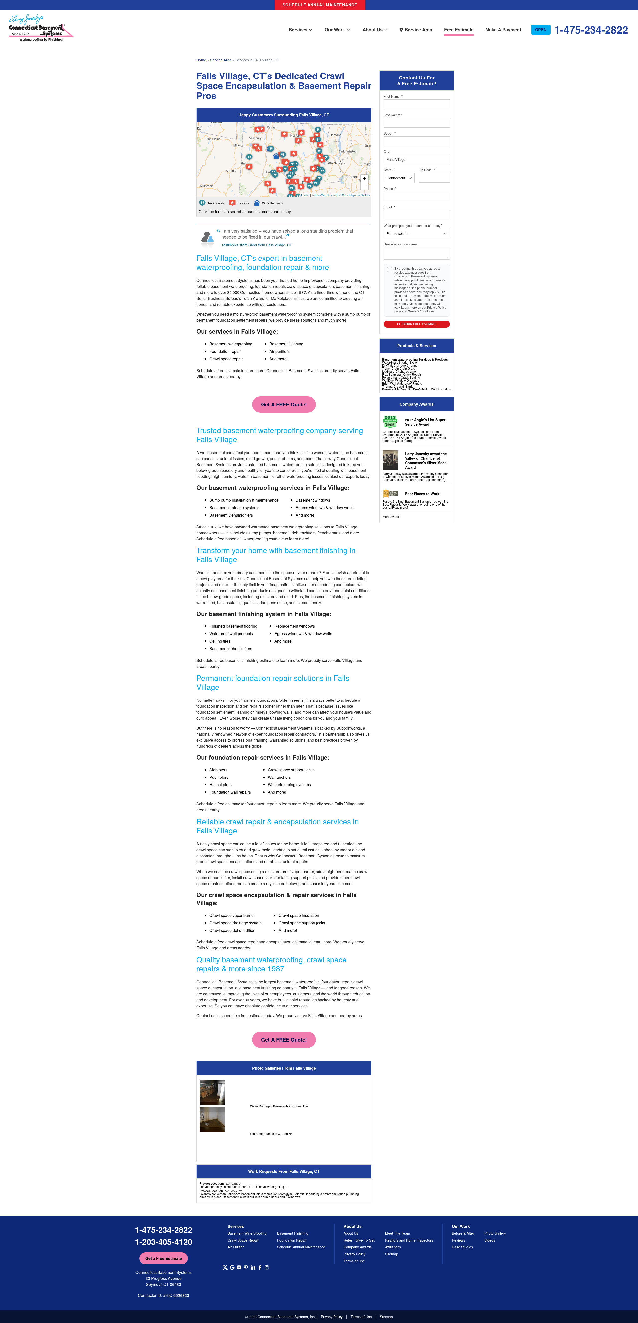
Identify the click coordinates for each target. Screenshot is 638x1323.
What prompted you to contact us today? (413, 226)
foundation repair (262, 804)
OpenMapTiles (323, 195)
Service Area (418, 29)
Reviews (458, 1240)
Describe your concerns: (401, 244)
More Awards (391, 516)
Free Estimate (459, 29)
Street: (390, 133)
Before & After (463, 1233)
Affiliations (393, 1247)
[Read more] (403, 440)
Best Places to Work (422, 493)
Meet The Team (397, 1233)
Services (298, 29)
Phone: (390, 189)
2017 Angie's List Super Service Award (425, 421)
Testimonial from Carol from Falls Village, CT (256, 244)
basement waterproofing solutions (294, 464)
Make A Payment (503, 29)
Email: (389, 207)
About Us (373, 29)
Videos (489, 1240)
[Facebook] (260, 1267)
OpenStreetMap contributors (352, 195)
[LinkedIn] (253, 1267)
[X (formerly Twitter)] (225, 1267)
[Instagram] (267, 1267)
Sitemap (391, 1253)
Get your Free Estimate (417, 324)
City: (388, 152)
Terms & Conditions (421, 311)
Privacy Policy (436, 307)
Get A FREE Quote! (284, 404)
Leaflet (305, 195)
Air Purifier (236, 1247)
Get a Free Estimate (163, 1258)
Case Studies (462, 1247)
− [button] (364, 186)
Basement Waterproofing (247, 1233)
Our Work (335, 29)
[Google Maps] (232, 1267)
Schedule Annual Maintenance (320, 5)
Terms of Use (354, 1260)
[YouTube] (239, 1267)
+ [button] (364, 178)
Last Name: (393, 115)
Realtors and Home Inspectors (409, 1240)
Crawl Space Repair (243, 1240)
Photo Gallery (495, 1233)
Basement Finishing (292, 1233)
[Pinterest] (246, 1267)
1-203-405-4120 (163, 1241)
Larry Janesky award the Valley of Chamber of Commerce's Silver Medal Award (426, 460)
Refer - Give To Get (359, 1240)
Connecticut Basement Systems (224, 280)
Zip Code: (427, 170)
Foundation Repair (292, 1240)
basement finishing (235, 590)
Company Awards (358, 1247)
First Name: (393, 96)
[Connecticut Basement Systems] (41, 22)
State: (389, 170)
